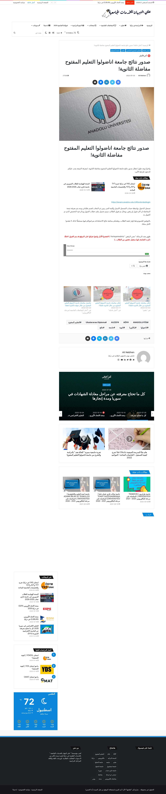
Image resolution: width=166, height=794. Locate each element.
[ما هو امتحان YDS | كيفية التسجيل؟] (47, 669)
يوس (93, 779)
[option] (106, 396)
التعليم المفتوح (74, 322)
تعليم (123, 25)
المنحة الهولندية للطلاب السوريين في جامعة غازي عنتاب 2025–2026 (29, 596)
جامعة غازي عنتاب (110, 770)
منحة (100, 779)
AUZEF (114, 322)
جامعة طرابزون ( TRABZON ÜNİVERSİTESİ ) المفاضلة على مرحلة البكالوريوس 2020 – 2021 (138, 496)
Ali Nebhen (142, 75)
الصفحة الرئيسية (42, 2)
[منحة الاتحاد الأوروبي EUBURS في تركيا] (47, 619)
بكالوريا (132, 327)
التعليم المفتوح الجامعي (134, 50)
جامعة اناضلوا (99, 766)
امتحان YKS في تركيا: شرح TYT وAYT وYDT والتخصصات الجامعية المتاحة (123, 187)
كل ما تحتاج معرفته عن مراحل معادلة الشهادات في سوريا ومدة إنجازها (106, 396)
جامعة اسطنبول (111, 766)
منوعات (35, 25)
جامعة (111, 327)
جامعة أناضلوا (99, 762)
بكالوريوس (101, 758)
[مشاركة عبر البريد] (94, 82)
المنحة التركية (112, 758)
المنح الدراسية (77, 25)
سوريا (100, 770)
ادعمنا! (46, 25)
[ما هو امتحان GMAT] (47, 680)
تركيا (93, 758)
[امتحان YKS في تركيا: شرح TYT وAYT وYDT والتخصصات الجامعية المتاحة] (143, 186)
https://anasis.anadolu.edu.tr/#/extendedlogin (130, 202)
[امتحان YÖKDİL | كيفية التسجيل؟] (47, 658)
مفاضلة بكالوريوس (110, 779)
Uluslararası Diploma (95, 322)
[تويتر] (112, 82)
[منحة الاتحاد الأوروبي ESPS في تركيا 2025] (47, 609)
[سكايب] (99, 338)
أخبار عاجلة (31, 2)
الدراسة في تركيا (135, 25)
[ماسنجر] (100, 82)
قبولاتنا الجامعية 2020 (61, 25)
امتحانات (92, 25)
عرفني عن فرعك (111, 775)
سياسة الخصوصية (19, 2)
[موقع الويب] (132, 359)
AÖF (125, 322)
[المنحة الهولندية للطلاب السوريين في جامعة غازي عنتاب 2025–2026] (98, 186)
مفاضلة (100, 775)
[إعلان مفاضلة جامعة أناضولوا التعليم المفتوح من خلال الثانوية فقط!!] (136, 294)
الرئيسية (149, 25)
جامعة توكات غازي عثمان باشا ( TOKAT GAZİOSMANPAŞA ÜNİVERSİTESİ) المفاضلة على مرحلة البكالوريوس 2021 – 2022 (108, 497)
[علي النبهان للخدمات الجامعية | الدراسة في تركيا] (125, 13)
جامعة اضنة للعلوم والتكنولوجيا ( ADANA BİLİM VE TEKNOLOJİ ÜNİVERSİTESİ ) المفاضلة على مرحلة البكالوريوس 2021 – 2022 (77, 497)
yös (109, 754)
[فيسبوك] (118, 82)
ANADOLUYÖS (140, 322)
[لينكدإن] (106, 82)
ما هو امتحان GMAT (31, 677)
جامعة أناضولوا (115, 50)
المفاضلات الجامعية (107, 25)
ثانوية (121, 327)
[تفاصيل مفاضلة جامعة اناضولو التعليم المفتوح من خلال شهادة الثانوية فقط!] (77, 294)
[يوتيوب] (121, 359)
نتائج (101, 327)
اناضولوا (144, 327)
